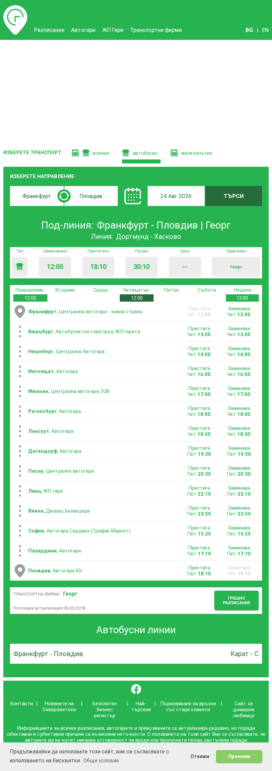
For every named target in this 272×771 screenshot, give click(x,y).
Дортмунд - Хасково (148, 237)
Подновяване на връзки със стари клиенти (188, 707)
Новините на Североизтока (59, 707)
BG (249, 30)
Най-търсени (141, 707)
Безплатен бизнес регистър (105, 710)
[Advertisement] (136, 89)
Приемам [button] (239, 756)
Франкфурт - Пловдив (48, 654)
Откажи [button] (199, 756)
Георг (70, 594)
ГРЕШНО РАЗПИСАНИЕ (236, 600)
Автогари (83, 30)
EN (265, 30)
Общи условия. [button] (101, 760)
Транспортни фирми (156, 30)
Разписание (15, 8)
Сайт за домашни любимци (243, 710)
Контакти (21, 704)
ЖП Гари (112, 30)
